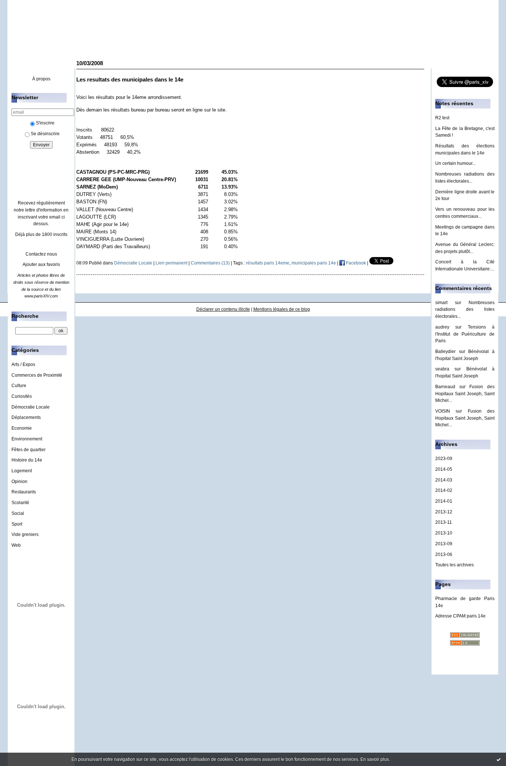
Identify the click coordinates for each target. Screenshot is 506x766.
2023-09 (443, 458)
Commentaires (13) (210, 263)
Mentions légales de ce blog (281, 309)
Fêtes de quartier (28, 449)
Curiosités (21, 396)
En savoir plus (374, 759)
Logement (21, 470)
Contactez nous (41, 254)
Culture (18, 385)
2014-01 (443, 501)
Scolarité (20, 502)
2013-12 (443, 511)
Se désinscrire (45, 133)
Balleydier (445, 351)
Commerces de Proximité (36, 375)
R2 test (442, 117)
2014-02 (443, 490)
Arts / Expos (23, 364)
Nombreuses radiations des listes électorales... (465, 309)
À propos (41, 78)
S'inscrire (45, 123)
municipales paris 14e (314, 263)
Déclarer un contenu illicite (223, 309)
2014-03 (443, 480)
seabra (442, 369)
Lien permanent (171, 263)
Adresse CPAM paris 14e (460, 616)
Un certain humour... (455, 163)
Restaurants (23, 491)
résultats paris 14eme (267, 263)
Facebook (355, 263)
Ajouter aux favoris (41, 264)
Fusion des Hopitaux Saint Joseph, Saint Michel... (465, 393)
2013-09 (443, 543)
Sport (16, 524)
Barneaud (445, 386)
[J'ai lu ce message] (499, 759)
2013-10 (443, 533)
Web (16, 545)
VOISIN (442, 411)
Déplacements (26, 417)
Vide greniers (25, 534)
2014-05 (443, 469)
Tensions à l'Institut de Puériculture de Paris (465, 333)
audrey (442, 327)
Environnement (26, 439)
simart (441, 302)
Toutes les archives (454, 564)
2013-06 (443, 554)
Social (17, 513)
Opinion (19, 481)
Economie (21, 428)
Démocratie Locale (30, 407)
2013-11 (443, 522)
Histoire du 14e (26, 460)
